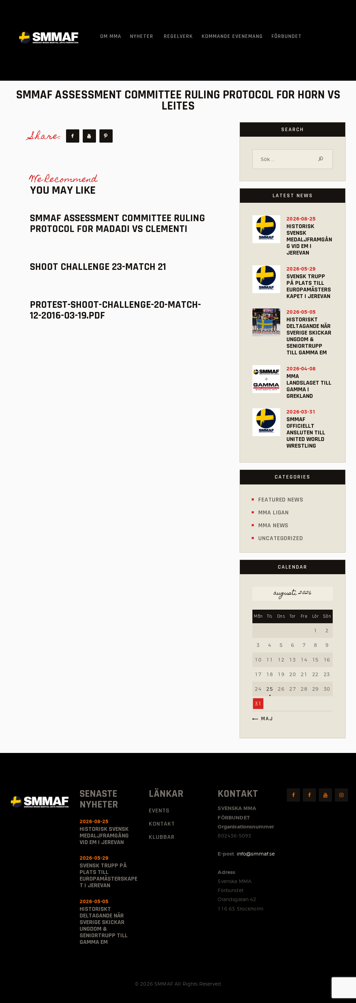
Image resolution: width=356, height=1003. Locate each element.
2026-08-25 (301, 219)
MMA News (273, 525)
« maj (264, 718)
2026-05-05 (301, 312)
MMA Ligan (273, 512)
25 (269, 689)
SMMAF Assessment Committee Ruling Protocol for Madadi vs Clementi (117, 223)
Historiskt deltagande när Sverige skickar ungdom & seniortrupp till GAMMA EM (308, 336)
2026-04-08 (301, 369)
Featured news (281, 500)
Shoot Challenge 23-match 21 (98, 267)
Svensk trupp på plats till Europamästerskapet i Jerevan (308, 286)
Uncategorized (280, 538)
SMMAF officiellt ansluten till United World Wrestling (305, 432)
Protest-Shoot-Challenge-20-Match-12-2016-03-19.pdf (115, 310)
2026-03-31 (301, 412)
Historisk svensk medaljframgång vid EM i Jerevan (309, 239)
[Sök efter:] (292, 159)
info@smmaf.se (256, 854)
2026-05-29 (301, 269)
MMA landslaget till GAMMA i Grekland (308, 386)
